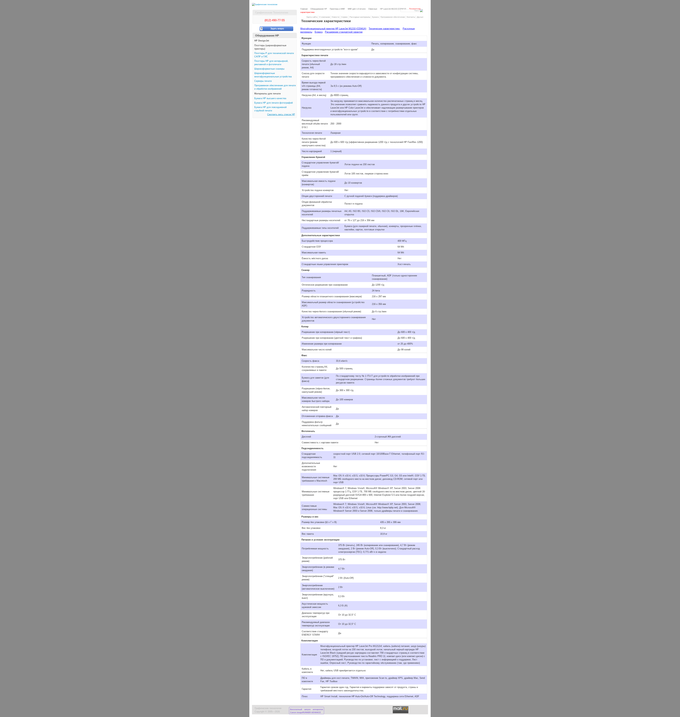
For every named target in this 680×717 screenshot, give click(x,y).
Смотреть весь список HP (281, 114)
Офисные (372, 9)
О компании (324, 17)
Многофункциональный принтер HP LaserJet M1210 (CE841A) (333, 28)
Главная (304, 9)
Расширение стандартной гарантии (343, 32)
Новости (335, 17)
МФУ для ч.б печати (357, 9)
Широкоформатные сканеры (269, 69)
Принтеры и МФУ (337, 9)
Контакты (411, 17)
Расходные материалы (360, 17)
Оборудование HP (318, 9)
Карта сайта (312, 17)
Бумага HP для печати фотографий (273, 103)
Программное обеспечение (392, 17)
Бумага (375, 17)
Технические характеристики (384, 28)
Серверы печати (263, 81)
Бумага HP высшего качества (270, 98)
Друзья (420, 17)
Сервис (344, 17)
